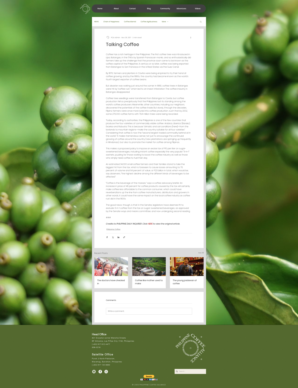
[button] (165, 8)
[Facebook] (100, 371)
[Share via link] (124, 237)
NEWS (96, 22)
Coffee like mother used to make (149, 282)
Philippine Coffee (113, 229)
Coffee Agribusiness (149, 22)
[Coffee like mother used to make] (149, 266)
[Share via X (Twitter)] (113, 237)
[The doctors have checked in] (111, 266)
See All (201, 253)
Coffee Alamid (130, 22)
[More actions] (190, 37)
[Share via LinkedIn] (118, 237)
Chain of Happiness (111, 22)
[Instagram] (106, 371)
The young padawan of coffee (185, 282)
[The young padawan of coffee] (187, 266)
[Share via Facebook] (107, 237)
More (164, 22)
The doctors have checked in (111, 282)
